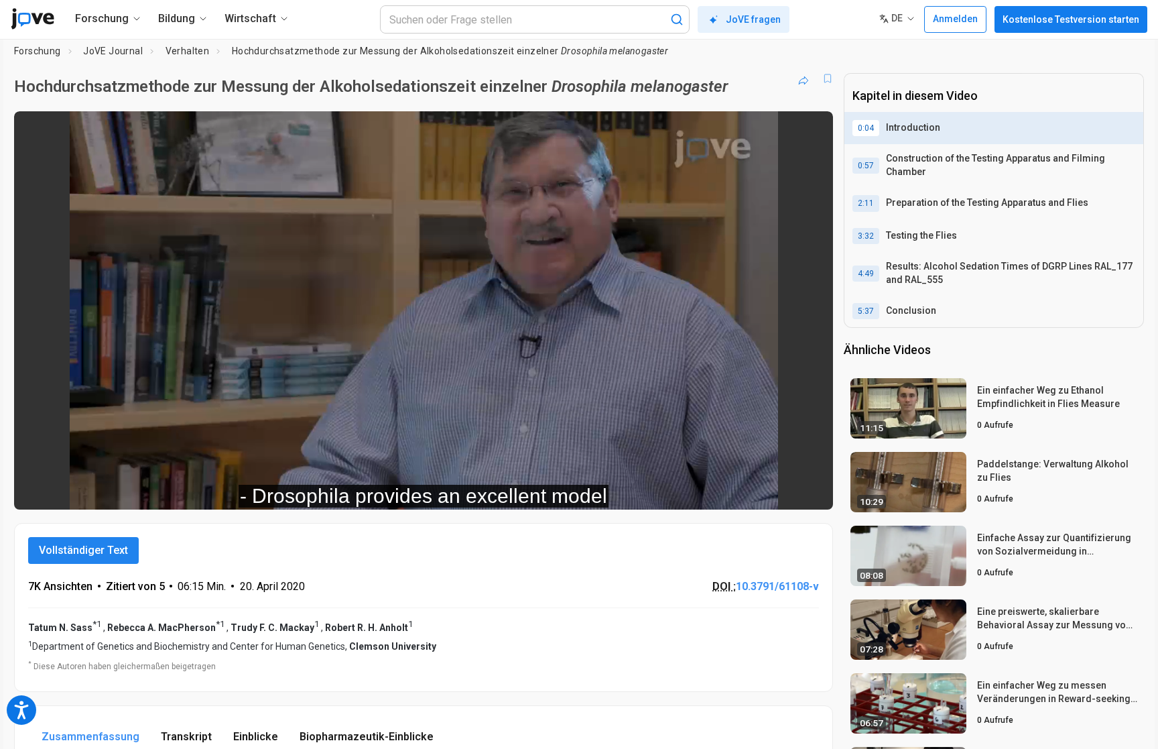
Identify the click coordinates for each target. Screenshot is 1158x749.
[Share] (803, 78)
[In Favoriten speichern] (827, 78)
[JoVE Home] (32, 19)
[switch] (676, 490)
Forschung (37, 51)
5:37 (866, 311)
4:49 (866, 273)
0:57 (866, 165)
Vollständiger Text (83, 550)
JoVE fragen (753, 19)
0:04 (866, 128)
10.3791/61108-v (777, 586)
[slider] (349, 490)
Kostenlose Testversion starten (1071, 19)
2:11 (866, 203)
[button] (811, 130)
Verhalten (188, 51)
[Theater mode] (811, 490)
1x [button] (753, 490)
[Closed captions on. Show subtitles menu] (781, 490)
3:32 (866, 236)
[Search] (677, 19)
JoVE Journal (113, 51)
